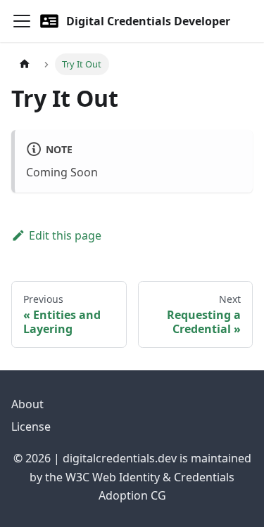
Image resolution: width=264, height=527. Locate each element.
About (27, 404)
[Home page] (24, 64)
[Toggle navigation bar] (21, 21)
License (31, 426)
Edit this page (65, 235)
